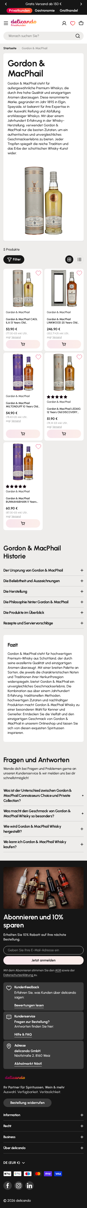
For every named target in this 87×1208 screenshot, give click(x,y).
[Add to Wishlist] (38, 273)
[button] (5, 4)
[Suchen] (77, 35)
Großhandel (69, 10)
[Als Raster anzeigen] (69, 259)
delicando (23, 1200)
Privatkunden (19, 10)
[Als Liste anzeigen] (79, 259)
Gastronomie (45, 10)
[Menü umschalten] (5, 23)
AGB (58, 970)
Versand (16, 337)
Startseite (9, 48)
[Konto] (64, 23)
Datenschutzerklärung (18, 975)
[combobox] (43, 36)
